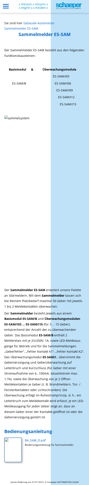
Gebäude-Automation (38, 23)
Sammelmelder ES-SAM (21, 28)
